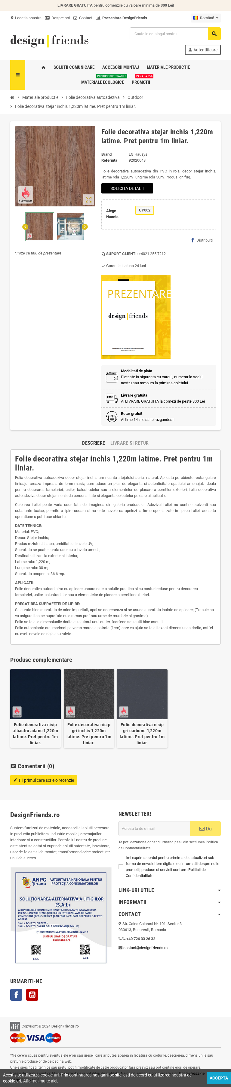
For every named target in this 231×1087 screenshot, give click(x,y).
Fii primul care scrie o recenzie (43, 780)
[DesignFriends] (49, 40)
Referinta (109, 160)
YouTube (32, 995)
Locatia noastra (26, 18)
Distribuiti (204, 240)
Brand (106, 154)
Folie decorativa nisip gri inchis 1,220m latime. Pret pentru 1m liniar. (88, 733)
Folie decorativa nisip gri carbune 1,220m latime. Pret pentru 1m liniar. (142, 733)
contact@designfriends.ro (145, 947)
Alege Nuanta (112, 214)
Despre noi (60, 18)
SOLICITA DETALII (127, 188)
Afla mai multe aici (40, 1081)
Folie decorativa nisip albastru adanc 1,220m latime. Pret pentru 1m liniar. (35, 733)
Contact (84, 18)
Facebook (16, 995)
